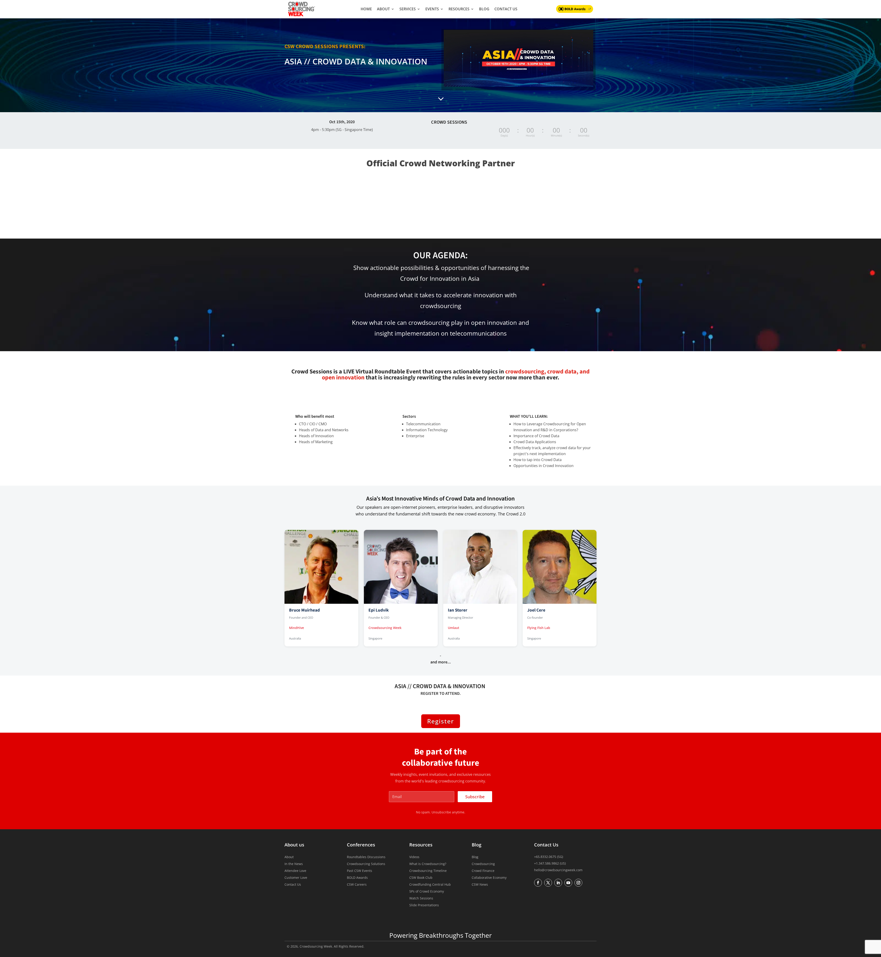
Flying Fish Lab (538, 628)
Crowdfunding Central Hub (430, 885)
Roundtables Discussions (366, 857)
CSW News (480, 885)
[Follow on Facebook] (538, 883)
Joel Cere (536, 610)
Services (407, 8)
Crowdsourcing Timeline (428, 871)
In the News (293, 864)
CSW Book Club (420, 878)
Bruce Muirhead (304, 610)
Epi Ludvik (378, 610)
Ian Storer (457, 610)
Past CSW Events (359, 871)
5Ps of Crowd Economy (426, 891)
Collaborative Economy (489, 878)
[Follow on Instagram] (578, 883)
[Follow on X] (548, 883)
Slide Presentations (424, 905)
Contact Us (505, 8)
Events (432, 8)
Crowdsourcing (483, 864)
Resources (459, 8)
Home (366, 8)
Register (440, 721)
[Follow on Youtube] (568, 883)
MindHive (296, 628)
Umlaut (453, 628)
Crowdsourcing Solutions (366, 864)
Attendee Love (295, 871)
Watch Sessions (421, 898)
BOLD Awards (357, 878)
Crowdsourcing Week (384, 628)
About (383, 8)
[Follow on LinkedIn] (558, 883)
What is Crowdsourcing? (427, 864)
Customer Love (295, 878)
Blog (484, 8)
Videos (414, 857)
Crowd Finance (483, 871)
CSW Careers (357, 885)
